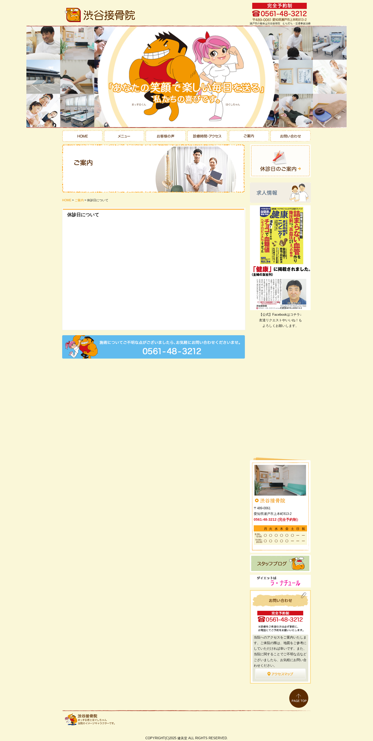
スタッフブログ (280, 563)
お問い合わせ (290, 136)
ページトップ (298, 698)
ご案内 (248, 136)
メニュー (124, 136)
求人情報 (280, 192)
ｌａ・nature (280, 581)
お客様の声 (166, 136)
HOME (66, 200)
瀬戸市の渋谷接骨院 (83, 136)
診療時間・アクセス (207, 136)
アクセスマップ (280, 676)
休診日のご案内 (280, 160)
